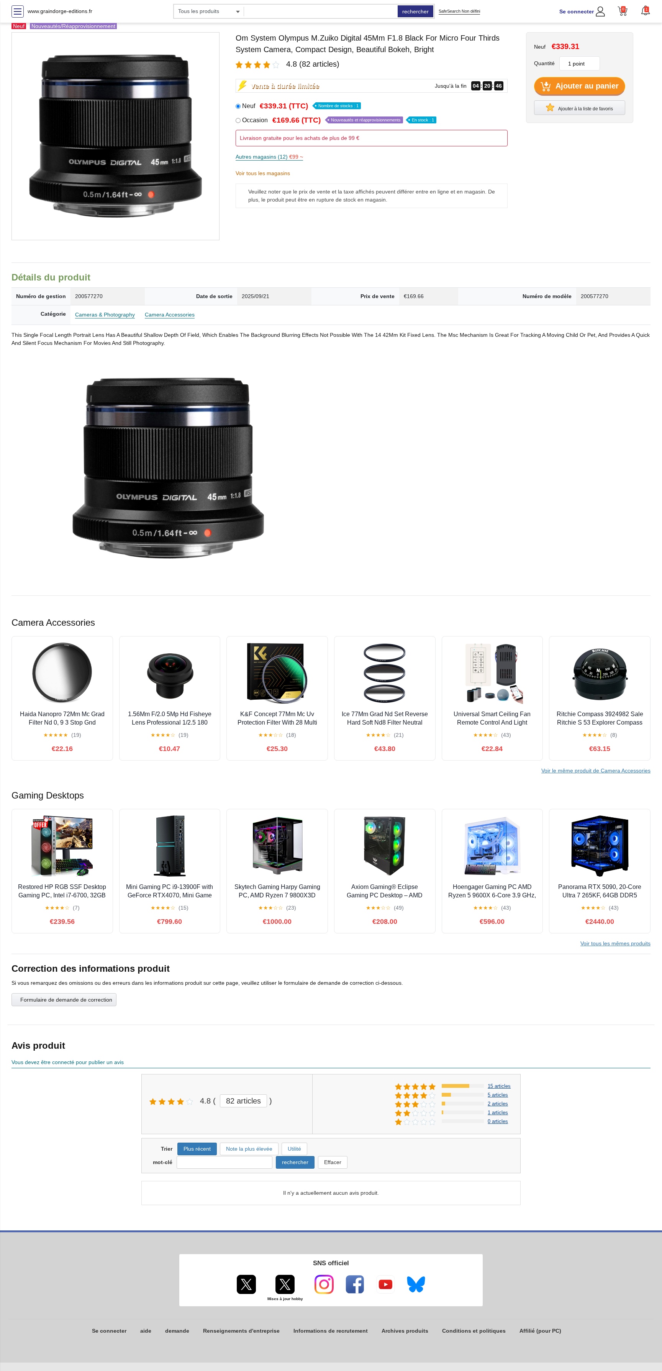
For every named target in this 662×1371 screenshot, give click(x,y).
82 (243, 1101)
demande (177, 1331)
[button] (646, 10)
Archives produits (405, 1331)
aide (145, 1331)
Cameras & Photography (105, 315)
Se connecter (576, 11)
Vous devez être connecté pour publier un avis (67, 1062)
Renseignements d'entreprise (241, 1331)
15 (499, 1086)
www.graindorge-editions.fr (60, 11)
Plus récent (197, 1149)
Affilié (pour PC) (540, 1331)
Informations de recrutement (330, 1331)
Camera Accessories (170, 315)
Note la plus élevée (249, 1149)
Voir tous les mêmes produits (615, 943)
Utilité (294, 1149)
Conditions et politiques (474, 1331)
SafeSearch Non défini (459, 11)
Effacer (332, 1162)
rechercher (415, 11)
